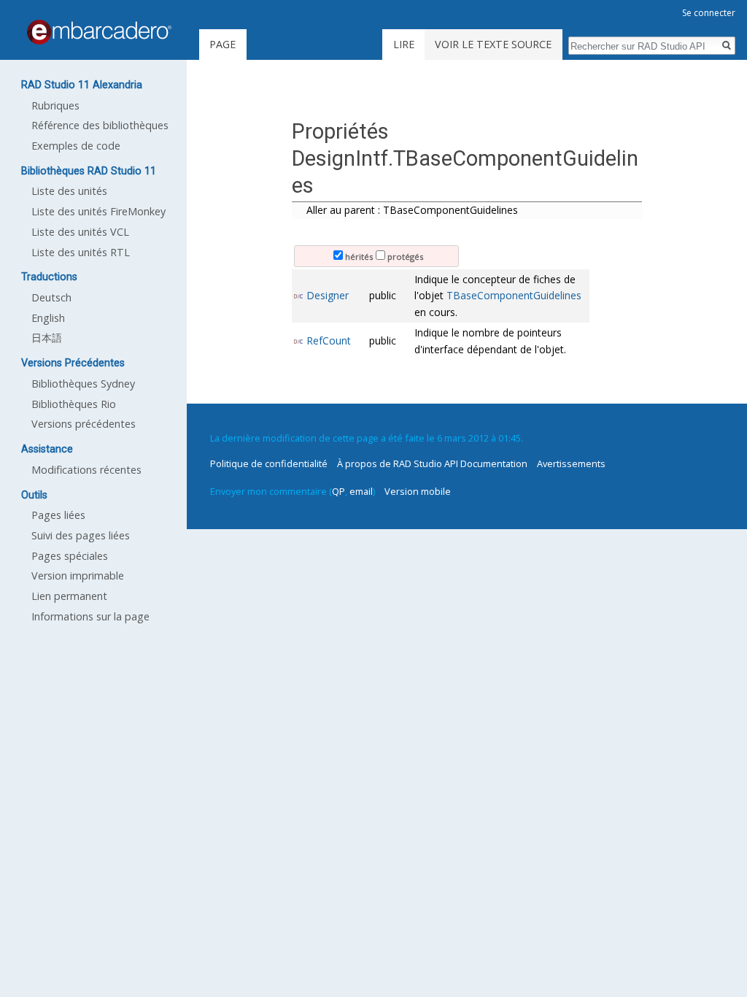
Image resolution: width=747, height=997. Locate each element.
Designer (327, 295)
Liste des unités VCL (80, 232)
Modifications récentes (86, 470)
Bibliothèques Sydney (83, 383)
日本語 (46, 337)
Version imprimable (77, 575)
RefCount (328, 340)
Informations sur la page (90, 616)
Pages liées (58, 515)
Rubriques (55, 105)
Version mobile (417, 491)
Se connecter (708, 13)
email (361, 491)
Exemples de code (75, 146)
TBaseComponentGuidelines (513, 295)
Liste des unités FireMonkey (98, 211)
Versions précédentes (83, 424)
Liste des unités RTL (80, 252)
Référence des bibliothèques (100, 125)
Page (222, 44)
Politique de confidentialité (269, 463)
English (48, 318)
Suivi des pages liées (80, 535)
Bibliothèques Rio (73, 404)
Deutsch (51, 297)
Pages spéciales (69, 556)
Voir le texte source (493, 44)
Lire (403, 44)
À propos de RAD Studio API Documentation (432, 463)
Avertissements (571, 463)
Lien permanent (69, 596)
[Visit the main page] (99, 32)
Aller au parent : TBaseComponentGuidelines (412, 210)
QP (338, 491)
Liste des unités (69, 191)
